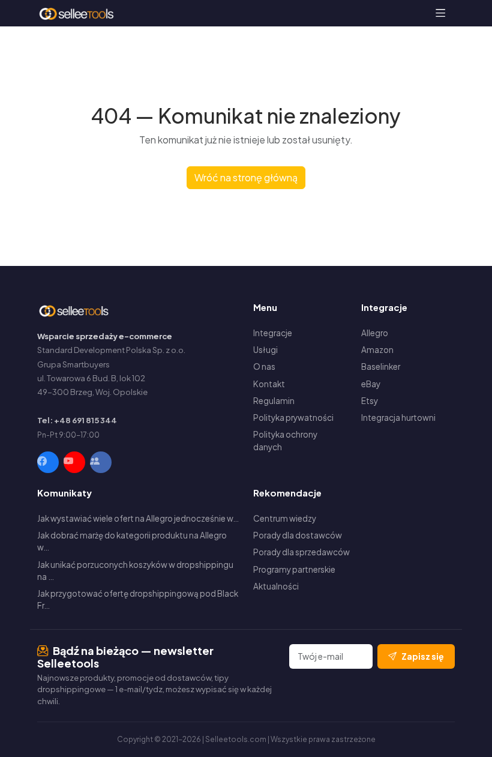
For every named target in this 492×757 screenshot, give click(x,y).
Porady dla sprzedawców (301, 552)
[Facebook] (48, 462)
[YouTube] (74, 462)
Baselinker (380, 366)
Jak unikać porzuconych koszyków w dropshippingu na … (135, 570)
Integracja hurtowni (398, 417)
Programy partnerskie (294, 569)
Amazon (377, 350)
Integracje (272, 333)
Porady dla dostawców (297, 535)
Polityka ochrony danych (285, 440)
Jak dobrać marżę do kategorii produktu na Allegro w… (132, 541)
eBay (370, 384)
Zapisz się (422, 656)
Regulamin (274, 401)
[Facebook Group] (101, 462)
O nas (264, 366)
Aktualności (276, 586)
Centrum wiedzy (284, 518)
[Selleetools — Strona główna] (77, 13)
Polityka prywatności (293, 417)
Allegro (374, 333)
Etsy (369, 401)
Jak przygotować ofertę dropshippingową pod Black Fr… (137, 599)
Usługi (265, 350)
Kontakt (269, 384)
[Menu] (441, 13)
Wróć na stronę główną (246, 177)
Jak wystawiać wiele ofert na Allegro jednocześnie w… (138, 518)
